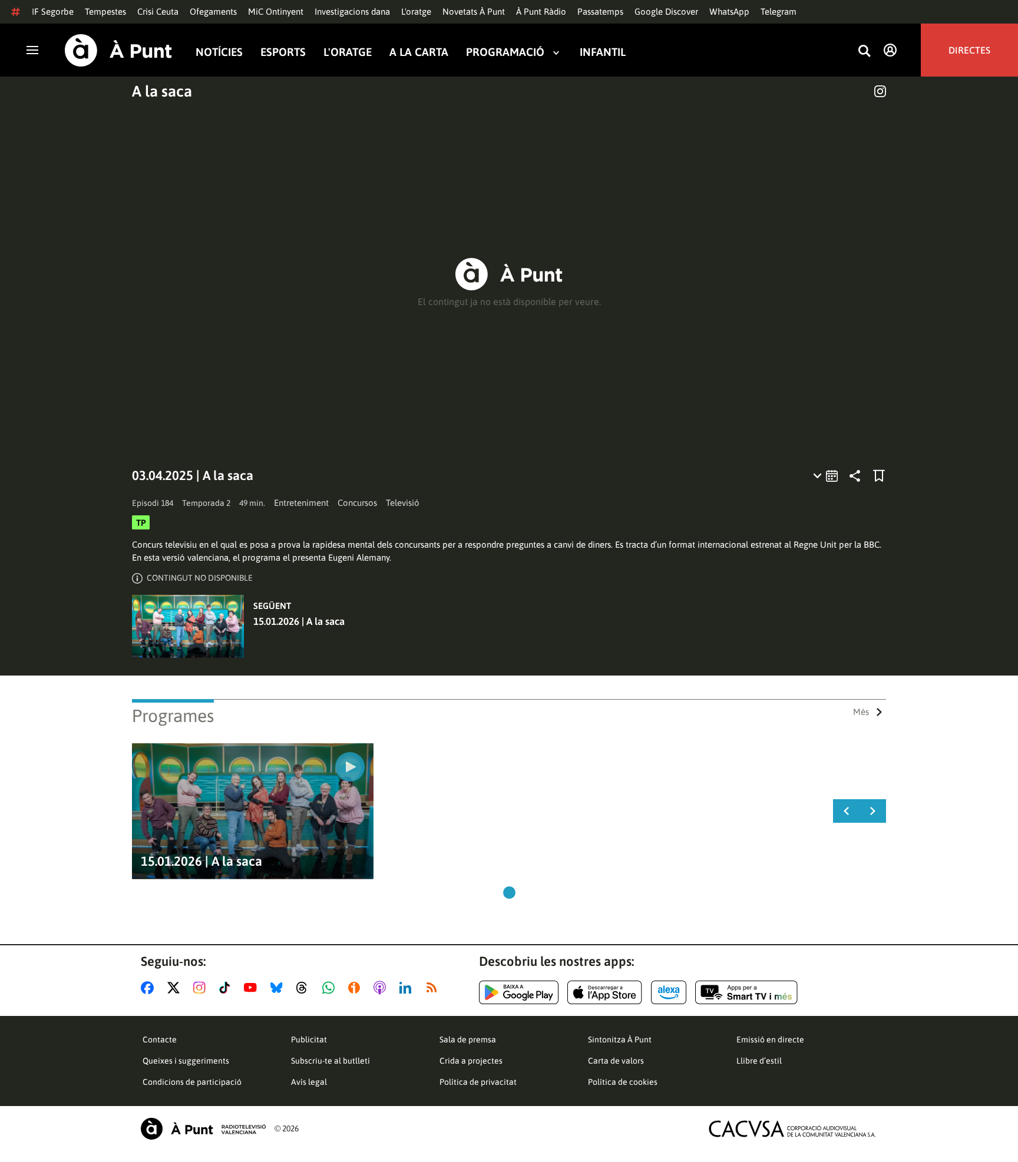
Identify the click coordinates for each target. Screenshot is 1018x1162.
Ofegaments (213, 11)
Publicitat (309, 1039)
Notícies (219, 52)
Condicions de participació (192, 1082)
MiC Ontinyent (275, 11)
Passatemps (600, 11)
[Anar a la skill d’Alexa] (668, 992)
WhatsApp (729, 11)
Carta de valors (616, 1060)
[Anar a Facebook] (149, 988)
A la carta (418, 52)
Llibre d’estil (759, 1060)
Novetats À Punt (473, 11)
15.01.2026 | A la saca (299, 621)
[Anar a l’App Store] (604, 992)
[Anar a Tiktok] (227, 988)
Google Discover (666, 11)
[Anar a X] (175, 988)
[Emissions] (826, 476)
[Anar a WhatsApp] (330, 988)
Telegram (778, 11)
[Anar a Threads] (304, 988)
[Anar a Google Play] (518, 992)
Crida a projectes (471, 1060)
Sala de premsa (467, 1039)
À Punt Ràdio (541, 11)
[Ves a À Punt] (118, 50)
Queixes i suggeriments (186, 1060)
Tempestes (105, 11)
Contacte (160, 1039)
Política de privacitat (478, 1082)
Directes (969, 50)
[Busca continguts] (864, 51)
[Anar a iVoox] (356, 988)
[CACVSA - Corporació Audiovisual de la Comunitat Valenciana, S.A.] (792, 1129)
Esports (283, 52)
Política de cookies (622, 1082)
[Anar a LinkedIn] (407, 988)
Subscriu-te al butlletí (330, 1060)
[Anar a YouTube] (253, 988)
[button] (509, 892)
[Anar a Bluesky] (278, 988)
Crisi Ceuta (158, 11)
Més (861, 712)
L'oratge (416, 11)
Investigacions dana (352, 11)
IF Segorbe (53, 11)
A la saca (162, 91)
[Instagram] (880, 91)
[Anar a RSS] (434, 988)
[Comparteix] (855, 476)
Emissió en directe (770, 1039)
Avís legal (309, 1082)
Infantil (603, 52)
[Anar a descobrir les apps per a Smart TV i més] (746, 992)
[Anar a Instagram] (201, 988)
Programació (505, 52)
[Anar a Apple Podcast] (382, 988)
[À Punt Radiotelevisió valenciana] (203, 1129)
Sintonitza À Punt (620, 1039)
